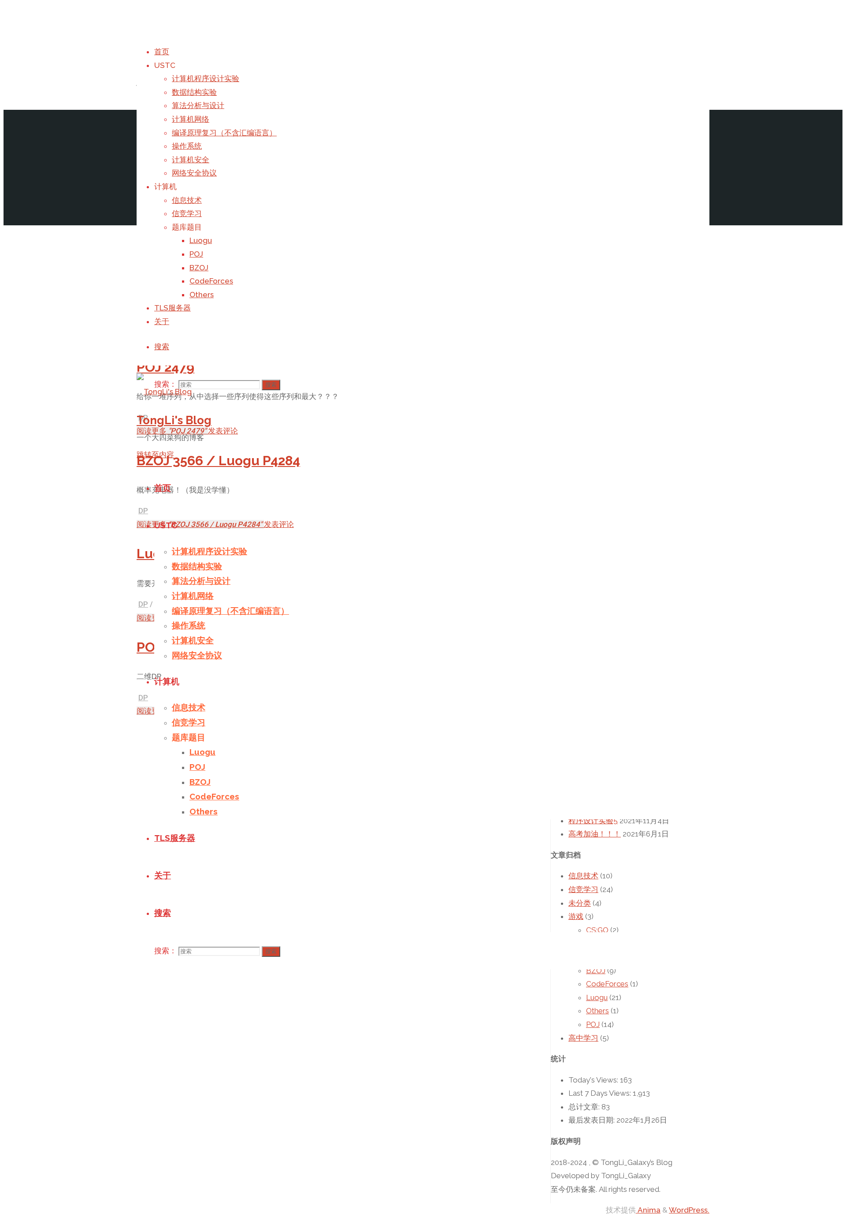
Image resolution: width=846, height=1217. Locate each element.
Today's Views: (594, 1079)
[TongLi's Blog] (164, 391)
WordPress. (689, 1210)
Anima (648, 1210)
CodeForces (607, 983)
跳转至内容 (155, 454)
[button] (164, 392)
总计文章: (584, 1106)
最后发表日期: (592, 1120)
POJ (593, 1024)
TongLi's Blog (174, 420)
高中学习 (583, 1038)
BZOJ (595, 970)
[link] (161, 346)
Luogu (597, 997)
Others (597, 1010)
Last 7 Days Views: (600, 1093)
